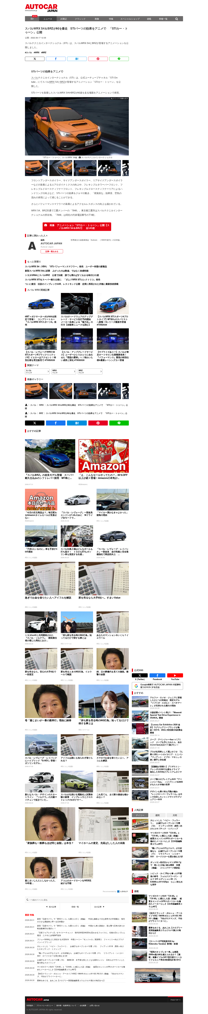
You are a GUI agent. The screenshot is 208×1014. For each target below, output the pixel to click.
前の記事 (52, 906)
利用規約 (29, 1005)
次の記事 (98, 906)
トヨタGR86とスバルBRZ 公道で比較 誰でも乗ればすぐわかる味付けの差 (62, 275)
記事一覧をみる (52, 251)
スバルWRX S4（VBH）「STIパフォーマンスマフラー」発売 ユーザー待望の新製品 (66, 266)
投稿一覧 (75, 906)
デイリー (140, 815)
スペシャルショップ (130, 18)
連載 (149, 18)
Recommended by (110, 891)
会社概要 (83, 1005)
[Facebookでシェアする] (55, 59)
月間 (175, 815)
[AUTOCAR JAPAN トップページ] (26, 405)
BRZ (44, 52)
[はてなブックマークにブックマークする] (77, 59)
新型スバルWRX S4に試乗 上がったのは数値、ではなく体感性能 (56, 270)
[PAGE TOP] (175, 999)
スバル (29, 52)
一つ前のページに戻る (38, 900)
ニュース (48, 18)
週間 (157, 815)
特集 (111, 18)
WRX (37, 52)
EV (32, 18)
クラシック (80, 18)
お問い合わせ (95, 1005)
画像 (97, 18)
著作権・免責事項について (66, 1005)
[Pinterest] (98, 59)
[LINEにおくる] (119, 59)
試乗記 (63, 18)
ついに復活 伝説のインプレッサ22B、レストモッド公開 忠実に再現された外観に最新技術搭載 (71, 283)
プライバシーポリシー (44, 1005)
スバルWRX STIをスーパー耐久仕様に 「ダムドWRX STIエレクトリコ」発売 (62, 279)
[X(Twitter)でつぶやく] (34, 59)
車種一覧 (163, 18)
